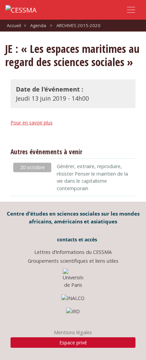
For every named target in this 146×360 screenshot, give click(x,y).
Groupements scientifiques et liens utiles (73, 261)
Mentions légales (73, 332)
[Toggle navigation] (131, 10)
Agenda (38, 25)
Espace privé (73, 342)
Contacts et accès (76, 239)
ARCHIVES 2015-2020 (78, 25)
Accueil (14, 25)
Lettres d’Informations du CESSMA (73, 252)
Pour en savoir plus (32, 122)
